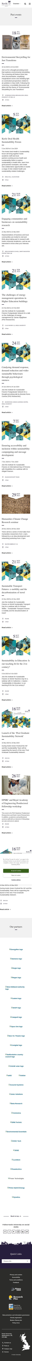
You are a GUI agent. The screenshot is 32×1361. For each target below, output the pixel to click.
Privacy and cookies (16, 1274)
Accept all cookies (16, 870)
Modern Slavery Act (16, 1320)
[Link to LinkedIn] (22, 1231)
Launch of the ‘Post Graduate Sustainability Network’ (15, 734)
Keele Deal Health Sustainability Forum (11, 140)
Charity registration (16, 1317)
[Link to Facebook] (5, 1231)
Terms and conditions (16, 1280)
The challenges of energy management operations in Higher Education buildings (14, 298)
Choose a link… (8, 1261)
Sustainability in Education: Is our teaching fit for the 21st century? (16, 663)
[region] (16, 869)
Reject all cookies (16, 875)
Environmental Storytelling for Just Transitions (16, 58)
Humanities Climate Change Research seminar (15, 520)
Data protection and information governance (16, 1315)
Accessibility (16, 1277)
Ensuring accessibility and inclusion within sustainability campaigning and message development (16, 450)
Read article (6, 106)
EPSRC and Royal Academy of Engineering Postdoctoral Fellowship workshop (15, 803)
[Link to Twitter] (9, 1231)
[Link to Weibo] (27, 1231)
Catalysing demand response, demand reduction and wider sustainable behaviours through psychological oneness (15, 374)
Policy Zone (16, 1323)
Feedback (16, 1282)
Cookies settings (16, 880)
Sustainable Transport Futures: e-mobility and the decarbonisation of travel (14, 589)
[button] (25, 4)
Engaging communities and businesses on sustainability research (14, 222)
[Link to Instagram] (18, 1231)
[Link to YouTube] (13, 1231)
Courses (16, 3)
